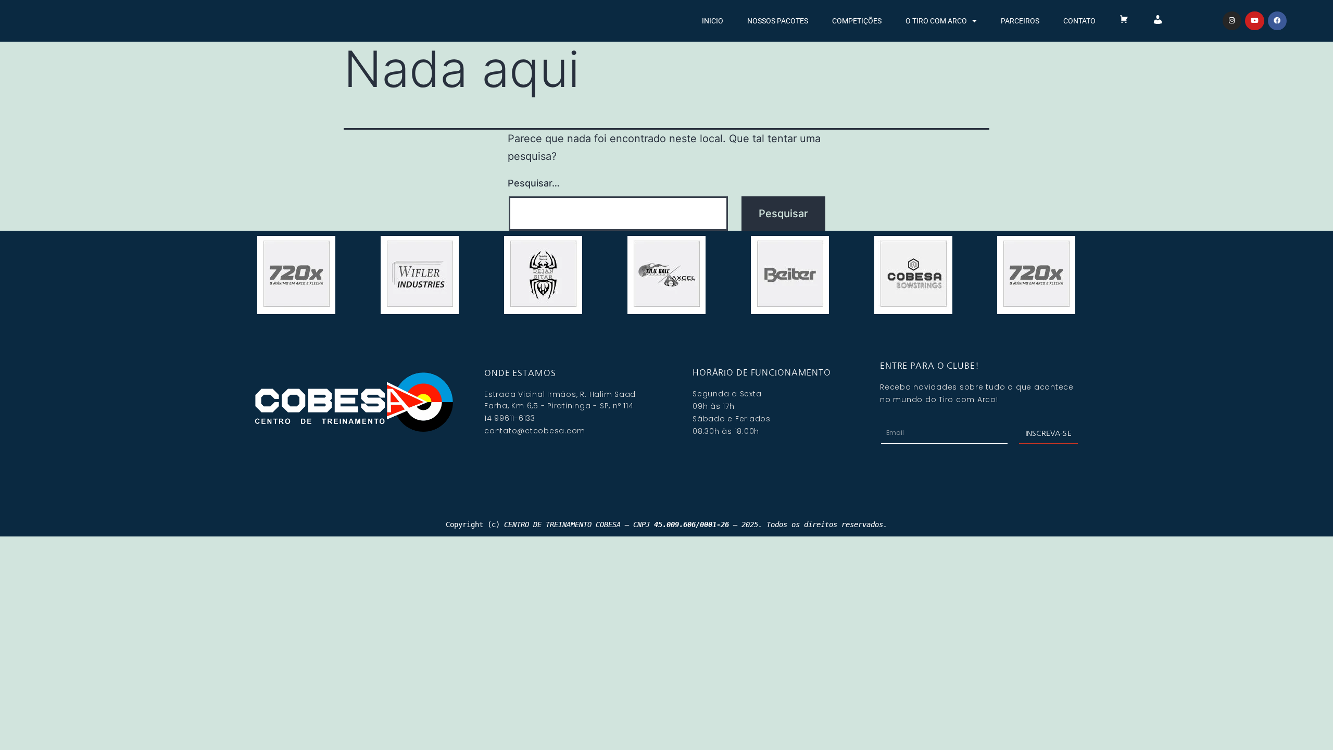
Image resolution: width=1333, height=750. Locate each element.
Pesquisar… (534, 183)
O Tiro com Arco (936, 21)
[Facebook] (1277, 20)
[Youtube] (1254, 20)
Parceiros (1020, 21)
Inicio (712, 21)
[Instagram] (1232, 20)
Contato (1079, 21)
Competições (857, 21)
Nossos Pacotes (777, 21)
